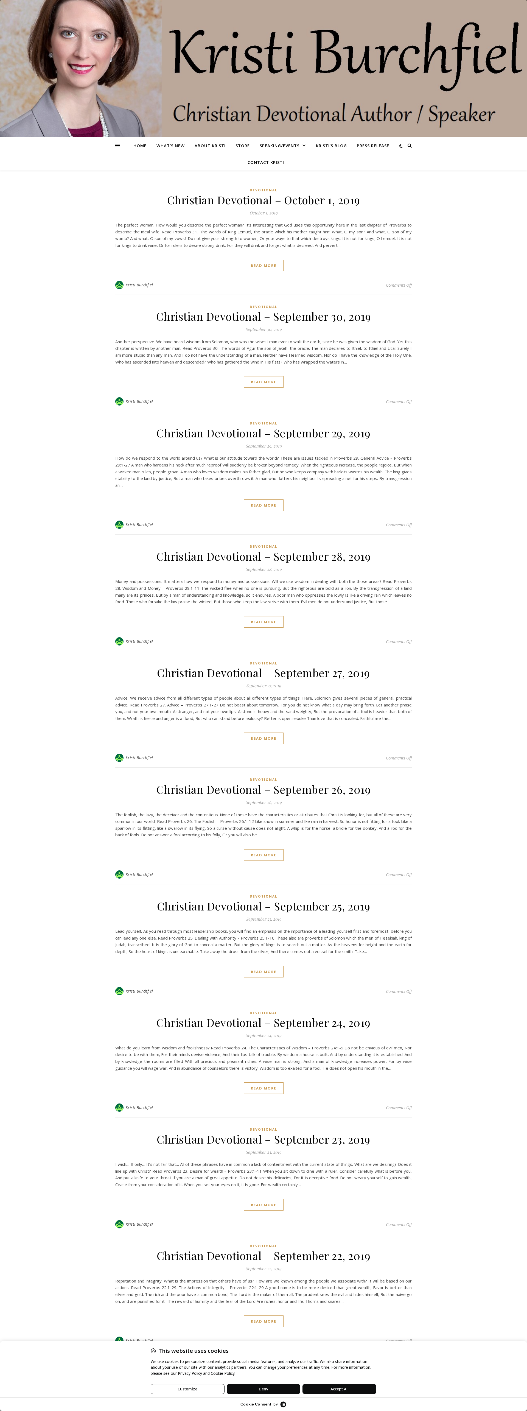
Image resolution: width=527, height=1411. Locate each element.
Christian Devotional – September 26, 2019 (263, 789)
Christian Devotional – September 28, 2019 (263, 556)
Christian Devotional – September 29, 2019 (263, 433)
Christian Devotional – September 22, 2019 (264, 1255)
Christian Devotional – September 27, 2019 (263, 672)
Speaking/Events (279, 145)
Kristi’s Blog (331, 145)
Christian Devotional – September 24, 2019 (263, 1022)
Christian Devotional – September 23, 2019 (263, 1139)
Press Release (373, 145)
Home (140, 145)
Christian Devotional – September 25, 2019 (263, 906)
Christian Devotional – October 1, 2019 (263, 199)
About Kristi (210, 145)
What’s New (170, 145)
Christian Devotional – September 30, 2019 (263, 316)
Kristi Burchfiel (139, 284)
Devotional (263, 190)
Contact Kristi (266, 162)
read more (263, 265)
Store (243, 145)
